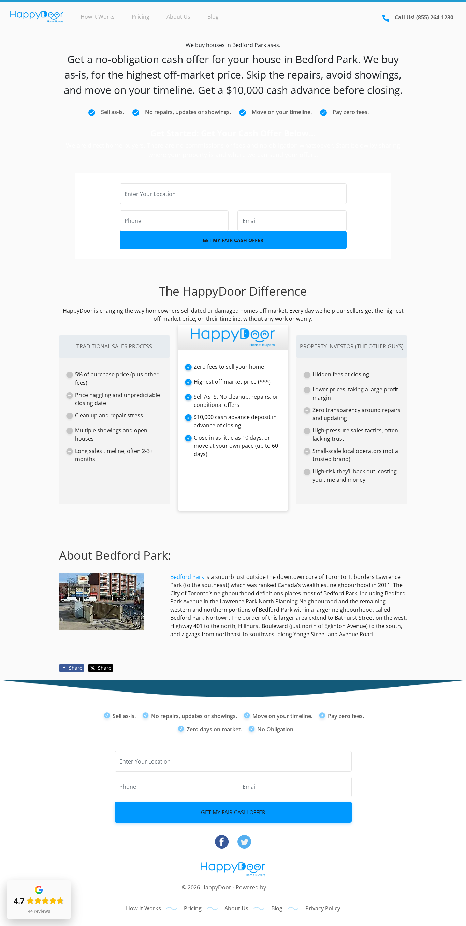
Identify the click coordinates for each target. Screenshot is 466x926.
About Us (178, 16)
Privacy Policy (322, 908)
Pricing (140, 16)
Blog (213, 16)
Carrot (275, 887)
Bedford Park (187, 577)
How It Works (98, 16)
